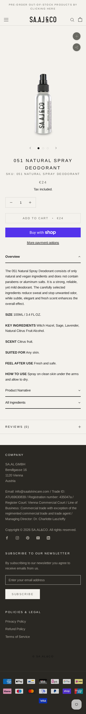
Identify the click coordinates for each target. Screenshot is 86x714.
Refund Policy (15, 629)
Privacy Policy (15, 621)
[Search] (72, 19)
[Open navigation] (6, 19)
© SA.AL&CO (43, 656)
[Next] (56, 148)
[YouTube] (38, 538)
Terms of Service (17, 637)
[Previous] (30, 148)
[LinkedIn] (48, 538)
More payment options (43, 242)
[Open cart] (80, 19)
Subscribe (23, 594)
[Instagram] (17, 538)
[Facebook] (7, 538)
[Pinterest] (27, 538)
